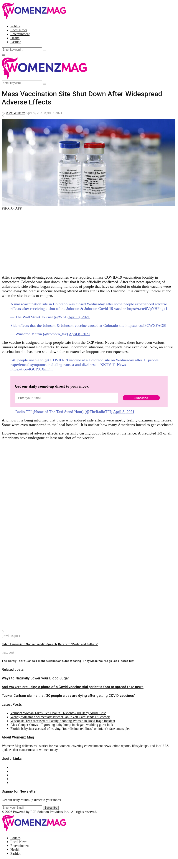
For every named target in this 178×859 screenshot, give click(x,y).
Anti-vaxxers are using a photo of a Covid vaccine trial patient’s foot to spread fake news (72, 687)
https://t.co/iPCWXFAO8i (145, 325)
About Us (17, 767)
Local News (18, 30)
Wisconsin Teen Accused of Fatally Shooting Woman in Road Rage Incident (62, 721)
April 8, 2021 (79, 317)
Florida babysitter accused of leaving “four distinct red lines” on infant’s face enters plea (70, 728)
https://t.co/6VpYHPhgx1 (147, 308)
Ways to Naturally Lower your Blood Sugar (35, 678)
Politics (15, 26)
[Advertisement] (89, 240)
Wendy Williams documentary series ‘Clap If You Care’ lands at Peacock (60, 717)
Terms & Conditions (24, 779)
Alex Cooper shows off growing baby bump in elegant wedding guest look (61, 725)
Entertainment (20, 34)
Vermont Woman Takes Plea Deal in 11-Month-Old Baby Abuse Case (58, 713)
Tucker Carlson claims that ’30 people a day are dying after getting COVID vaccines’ (68, 696)
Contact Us (18, 771)
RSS (13, 783)
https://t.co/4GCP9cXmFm (31, 369)
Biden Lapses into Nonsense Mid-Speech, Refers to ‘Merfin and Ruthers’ (50, 644)
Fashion (15, 42)
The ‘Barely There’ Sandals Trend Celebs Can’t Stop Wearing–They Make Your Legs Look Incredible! (68, 660)
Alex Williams (15, 113)
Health (15, 38)
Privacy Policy (20, 775)
